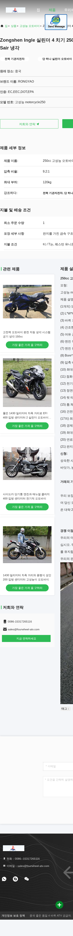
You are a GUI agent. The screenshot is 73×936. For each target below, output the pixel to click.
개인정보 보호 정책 (13, 915)
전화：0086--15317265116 (23, 858)
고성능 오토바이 (30, 25)
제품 (52, 10)
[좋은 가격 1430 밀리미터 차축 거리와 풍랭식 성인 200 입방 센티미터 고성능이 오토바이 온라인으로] (27, 544)
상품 (13, 25)
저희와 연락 (27, 124)
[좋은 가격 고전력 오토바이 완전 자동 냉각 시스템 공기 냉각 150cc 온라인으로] (27, 301)
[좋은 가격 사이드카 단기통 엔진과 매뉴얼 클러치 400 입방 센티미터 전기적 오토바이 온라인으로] (27, 463)
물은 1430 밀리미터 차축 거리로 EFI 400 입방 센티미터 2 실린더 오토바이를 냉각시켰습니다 (27, 417)
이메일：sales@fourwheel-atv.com (27, 865)
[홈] (15, 9)
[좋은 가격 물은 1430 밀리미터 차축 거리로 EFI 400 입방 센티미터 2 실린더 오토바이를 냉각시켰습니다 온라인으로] (27, 382)
